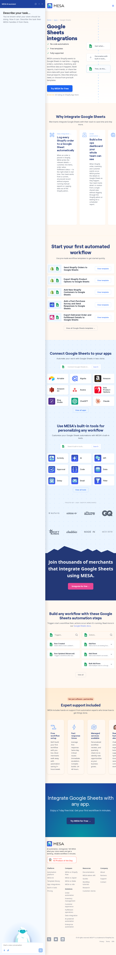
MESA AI (50, 878)
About (102, 872)
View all (81, 675)
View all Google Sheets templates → (80, 328)
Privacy (102, 941)
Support (103, 879)
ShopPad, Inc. (110, 938)
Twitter (49, 939)
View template (103, 269)
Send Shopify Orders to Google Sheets (75, 268)
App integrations (53, 884)
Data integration (71, 915)
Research (86, 888)
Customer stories (89, 891)
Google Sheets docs (82, 626)
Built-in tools (52, 888)
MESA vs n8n (70, 884)
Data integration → (64, 134)
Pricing (50, 891)
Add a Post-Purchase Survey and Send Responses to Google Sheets (74, 305)
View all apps (80, 410)
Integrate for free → (81, 586)
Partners (103, 875)
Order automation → (94, 135)
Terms (108, 941)
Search (95, 367)
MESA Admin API (89, 875)
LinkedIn (63, 939)
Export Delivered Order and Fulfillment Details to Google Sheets (77, 317)
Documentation (88, 872)
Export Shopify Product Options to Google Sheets (76, 280)
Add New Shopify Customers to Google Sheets (74, 292)
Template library (53, 881)
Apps (56, 20)
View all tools (80, 490)
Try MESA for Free (60, 88)
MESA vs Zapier (71, 878)
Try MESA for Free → (80, 821)
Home (49, 20)
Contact (103, 882)
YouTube (56, 939)
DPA (113, 941)
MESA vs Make (70, 881)
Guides (85, 879)
